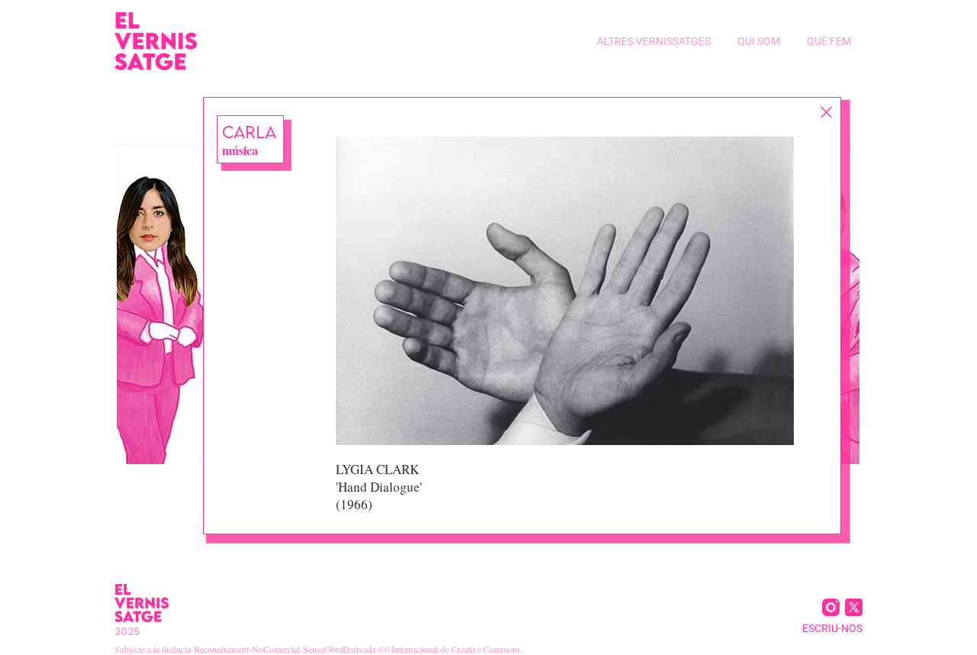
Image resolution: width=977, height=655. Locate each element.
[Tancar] (826, 112)
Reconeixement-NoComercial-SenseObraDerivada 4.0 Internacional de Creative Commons (357, 649)
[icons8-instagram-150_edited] (831, 607)
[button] (652, 41)
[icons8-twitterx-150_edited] (854, 607)
